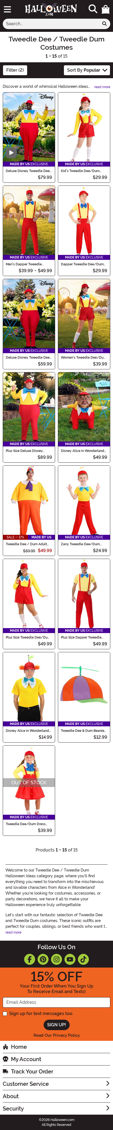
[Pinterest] (43, 959)
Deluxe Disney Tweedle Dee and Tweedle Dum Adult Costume (28, 171)
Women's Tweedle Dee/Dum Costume (83, 357)
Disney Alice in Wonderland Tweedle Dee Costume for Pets (82, 450)
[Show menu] (7, 9)
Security (13, 1108)
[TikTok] (83, 959)
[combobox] (51, 24)
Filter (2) (15, 70)
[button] (105, 9)
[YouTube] (69, 959)
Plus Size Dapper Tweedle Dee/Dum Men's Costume (81, 637)
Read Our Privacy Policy (56, 1035)
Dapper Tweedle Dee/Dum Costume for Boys (82, 264)
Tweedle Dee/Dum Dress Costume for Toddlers (26, 824)
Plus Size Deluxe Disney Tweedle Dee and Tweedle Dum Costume (26, 450)
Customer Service (26, 1084)
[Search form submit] (104, 24)
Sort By (83, 70)
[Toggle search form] (93, 9)
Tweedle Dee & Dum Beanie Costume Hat (82, 730)
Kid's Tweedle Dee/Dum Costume (80, 171)
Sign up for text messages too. (41, 1013)
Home (19, 1047)
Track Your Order (32, 1071)
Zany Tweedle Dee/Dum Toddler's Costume (80, 544)
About (11, 1096)
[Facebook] (29, 959)
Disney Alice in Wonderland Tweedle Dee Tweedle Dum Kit (27, 730)
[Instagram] (56, 959)
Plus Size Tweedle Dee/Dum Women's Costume (28, 637)
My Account (26, 1059)
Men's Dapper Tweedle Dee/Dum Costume (24, 264)
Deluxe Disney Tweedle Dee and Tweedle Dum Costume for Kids (28, 357)
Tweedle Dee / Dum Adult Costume (26, 544)
